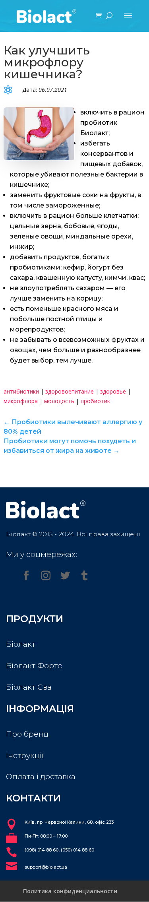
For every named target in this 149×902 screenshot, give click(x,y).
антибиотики (21, 391)
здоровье (113, 391)
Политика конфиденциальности (70, 891)
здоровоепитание (69, 391)
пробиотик (95, 401)
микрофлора (21, 401)
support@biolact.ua (46, 867)
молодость (59, 401)
